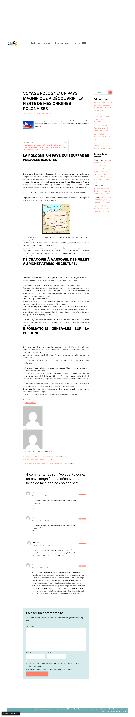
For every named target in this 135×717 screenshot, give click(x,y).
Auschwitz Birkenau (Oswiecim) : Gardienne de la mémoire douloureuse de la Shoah (46, 463)
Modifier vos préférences (10, 713)
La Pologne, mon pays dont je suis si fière (35, 459)
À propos (28, 399)
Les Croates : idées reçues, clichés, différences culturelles (103, 199)
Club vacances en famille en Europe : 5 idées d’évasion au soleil (103, 145)
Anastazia (30, 113)
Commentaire (31, 626)
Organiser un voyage (62, 43)
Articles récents (30, 403)
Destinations (35, 43)
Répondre (82, 494)
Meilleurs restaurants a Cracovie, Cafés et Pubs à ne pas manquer (41, 456)
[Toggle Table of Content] (65, 142)
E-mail (49, 653)
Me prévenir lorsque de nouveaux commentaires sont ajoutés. (50, 670)
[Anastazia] (32, 425)
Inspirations (46, 43)
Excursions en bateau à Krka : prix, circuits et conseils (102, 162)
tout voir (52, 451)
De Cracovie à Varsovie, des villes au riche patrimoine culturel (46, 147)
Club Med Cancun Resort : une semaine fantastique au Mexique (102, 128)
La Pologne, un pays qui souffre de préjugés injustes (43, 145)
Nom (28, 653)
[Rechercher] (110, 93)
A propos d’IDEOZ (80, 43)
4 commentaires (44, 113)
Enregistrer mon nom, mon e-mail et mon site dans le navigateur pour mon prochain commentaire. (53, 665)
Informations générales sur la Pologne (38, 150)
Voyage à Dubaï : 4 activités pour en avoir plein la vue (102, 136)
